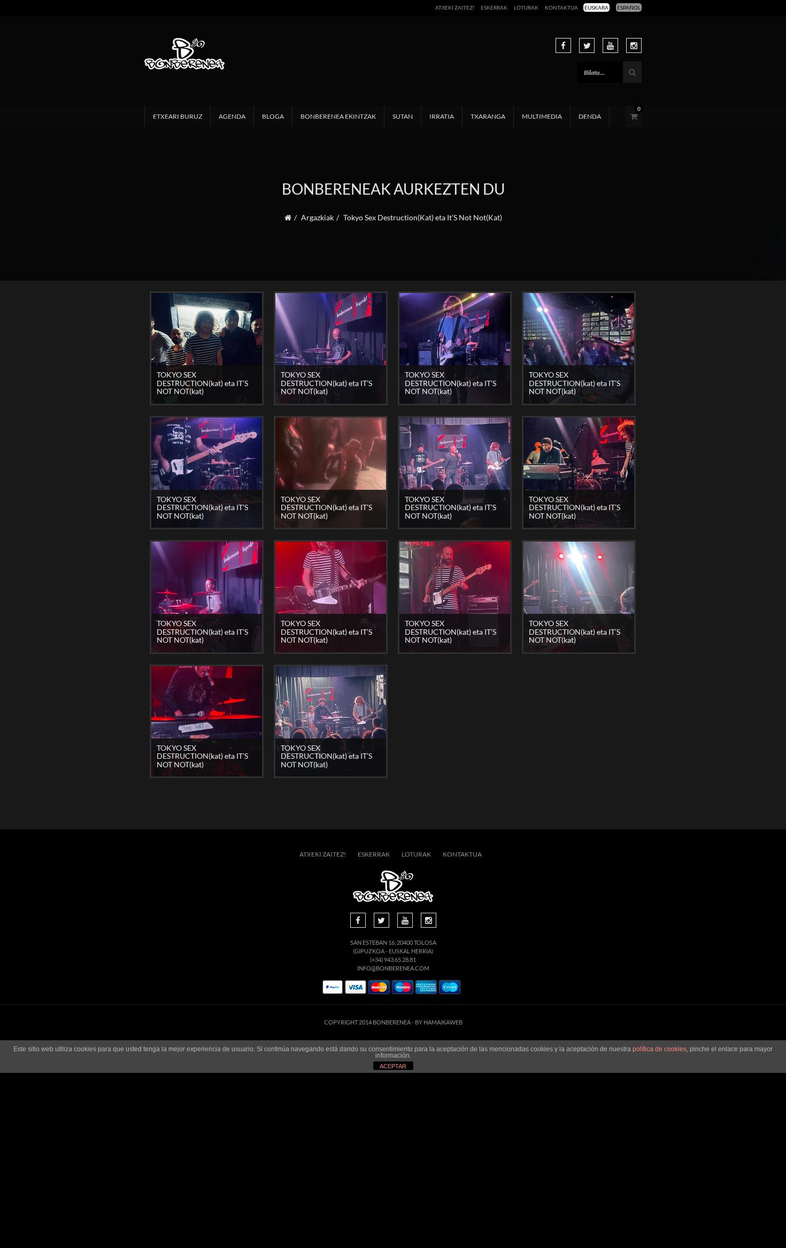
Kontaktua (561, 7)
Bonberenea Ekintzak (338, 116)
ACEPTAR (393, 1066)
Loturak (526, 7)
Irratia (441, 116)
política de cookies (660, 1049)
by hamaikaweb (439, 1022)
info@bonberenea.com (393, 968)
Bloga (273, 116)
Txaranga (488, 116)
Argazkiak (317, 217)
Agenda (232, 116)
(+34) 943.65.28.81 (393, 959)
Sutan (402, 116)
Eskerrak (494, 7)
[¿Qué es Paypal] (332, 987)
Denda (590, 116)
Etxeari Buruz (177, 116)
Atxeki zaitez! (454, 7)
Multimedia (542, 116)
